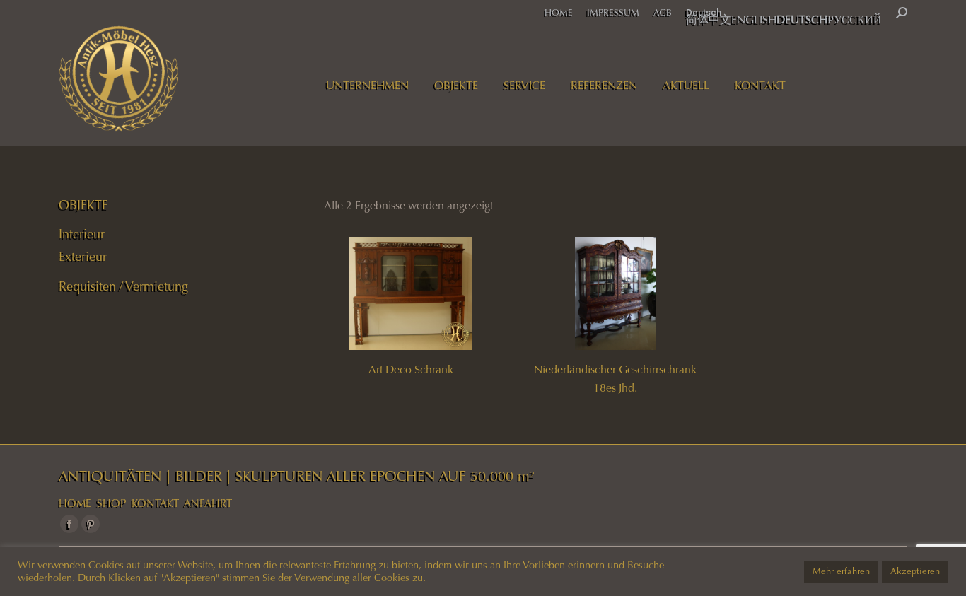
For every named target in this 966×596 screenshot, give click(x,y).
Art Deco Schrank (410, 369)
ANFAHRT (208, 503)
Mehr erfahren (841, 571)
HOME (75, 503)
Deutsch (703, 12)
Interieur (82, 234)
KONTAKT (155, 503)
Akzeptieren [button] (915, 571)
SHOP (111, 503)
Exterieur (83, 256)
